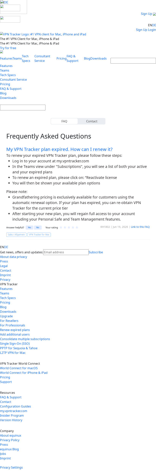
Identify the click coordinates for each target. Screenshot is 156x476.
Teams (17, 58)
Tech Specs (8, 75)
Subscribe (96, 252)
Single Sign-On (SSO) (15, 343)
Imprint (5, 275)
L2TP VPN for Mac (13, 353)
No (37, 227)
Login (152, 30)
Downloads (98, 58)
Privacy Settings (11, 467)
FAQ (64, 121)
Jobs (3, 454)
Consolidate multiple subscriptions (25, 339)
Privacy (5, 279)
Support (6, 382)
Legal (4, 266)
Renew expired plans (15, 330)
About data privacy (13, 257)
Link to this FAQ (140, 227)
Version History (11, 420)
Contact (91, 121)
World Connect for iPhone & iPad (24, 373)
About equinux (10, 435)
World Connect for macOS (19, 368)
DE (154, 25)
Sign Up (146, 14)
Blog (87, 58)
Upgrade (6, 316)
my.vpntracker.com (13, 411)
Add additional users (15, 334)
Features (6, 58)
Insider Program (12, 415)
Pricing (62, 58)
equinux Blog (9, 449)
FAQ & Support (10, 89)
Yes (29, 227)
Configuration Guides (15, 406)
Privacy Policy (9, 440)
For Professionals (12, 325)
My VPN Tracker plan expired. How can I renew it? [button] (59, 149)
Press (4, 261)
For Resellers (9, 321)
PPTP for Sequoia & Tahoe (18, 348)
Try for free (8, 48)
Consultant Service (13, 79)
